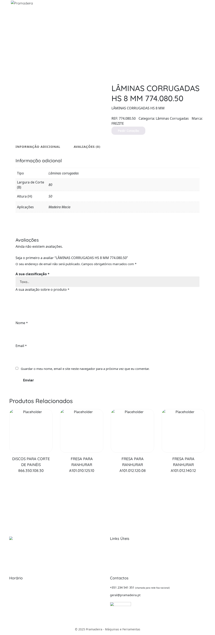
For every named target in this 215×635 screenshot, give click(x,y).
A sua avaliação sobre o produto (42, 289)
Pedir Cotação (128, 131)
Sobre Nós (117, 548)
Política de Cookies (161, 548)
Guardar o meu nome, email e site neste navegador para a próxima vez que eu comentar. (85, 369)
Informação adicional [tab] (38, 146)
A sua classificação (32, 274)
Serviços (116, 554)
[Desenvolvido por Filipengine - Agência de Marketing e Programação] (120, 604)
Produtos (116, 560)
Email (21, 345)
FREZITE (117, 123)
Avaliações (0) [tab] (87, 146)
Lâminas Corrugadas (172, 118)
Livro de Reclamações (163, 560)
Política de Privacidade (164, 554)
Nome (22, 323)
